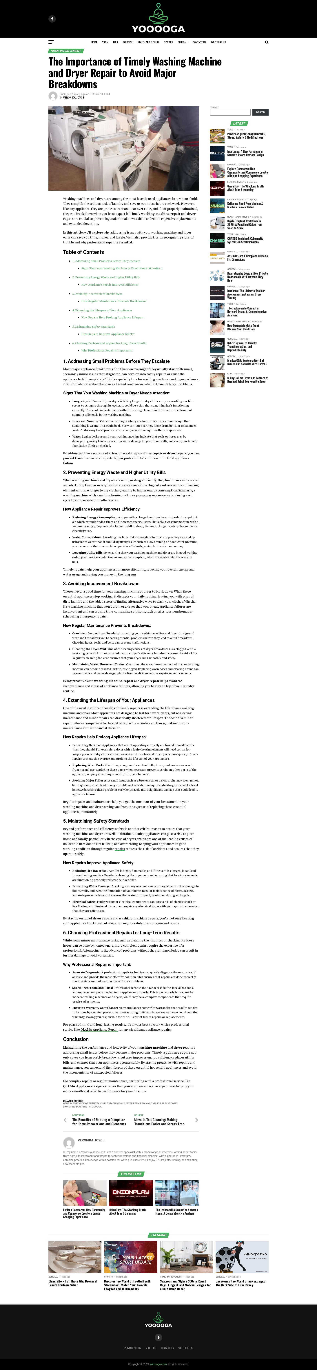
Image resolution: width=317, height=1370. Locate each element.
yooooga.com (158, 1364)
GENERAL (182, 42)
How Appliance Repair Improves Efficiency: (110, 285)
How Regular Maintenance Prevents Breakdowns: (114, 301)
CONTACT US (199, 42)
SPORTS (168, 42)
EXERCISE (127, 42)
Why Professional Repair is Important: (107, 350)
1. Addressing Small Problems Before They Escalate (106, 261)
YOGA (105, 42)
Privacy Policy (132, 1348)
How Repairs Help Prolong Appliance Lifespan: (112, 317)
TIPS (115, 42)
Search (214, 107)
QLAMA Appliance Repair (99, 1029)
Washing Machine (76, 1107)
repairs (120, 849)
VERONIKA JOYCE (73, 97)
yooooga (96, 1107)
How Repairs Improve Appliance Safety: (108, 334)
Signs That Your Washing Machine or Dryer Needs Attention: (121, 268)
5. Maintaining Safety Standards (93, 327)
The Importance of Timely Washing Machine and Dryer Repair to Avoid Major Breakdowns (121, 1103)
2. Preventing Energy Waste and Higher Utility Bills (106, 277)
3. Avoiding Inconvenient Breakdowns (97, 294)
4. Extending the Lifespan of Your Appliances (102, 310)
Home (94, 42)
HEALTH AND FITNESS (148, 42)
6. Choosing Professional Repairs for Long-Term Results (109, 343)
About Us (150, 1348)
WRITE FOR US (218, 42)
